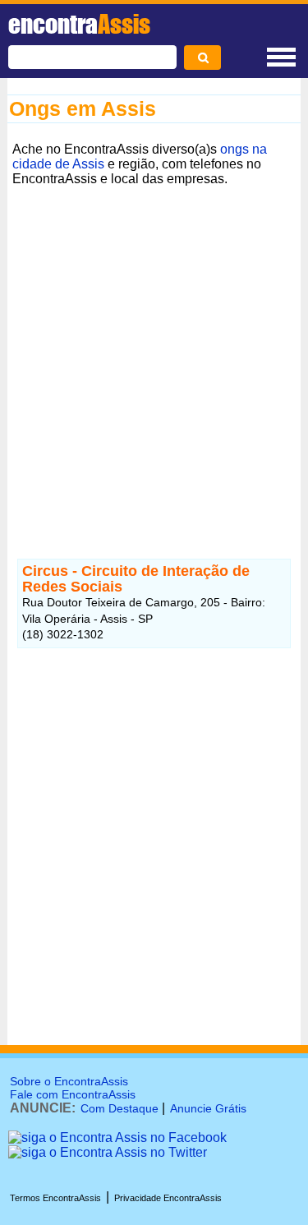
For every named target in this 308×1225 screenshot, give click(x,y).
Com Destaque (119, 1108)
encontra (79, 23)
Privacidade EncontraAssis (168, 1198)
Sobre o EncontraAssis (69, 1081)
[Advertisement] (154, 345)
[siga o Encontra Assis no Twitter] (107, 1152)
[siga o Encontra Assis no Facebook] (117, 1137)
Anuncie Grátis (208, 1108)
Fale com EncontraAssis (73, 1094)
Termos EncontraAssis (55, 1198)
